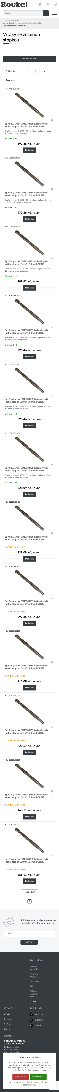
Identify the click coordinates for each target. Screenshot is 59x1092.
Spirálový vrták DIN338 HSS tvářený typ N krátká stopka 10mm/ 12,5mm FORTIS (26, 667)
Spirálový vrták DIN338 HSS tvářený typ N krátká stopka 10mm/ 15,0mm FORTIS (26, 602)
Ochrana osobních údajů (34, 994)
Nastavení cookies (17, 1082)
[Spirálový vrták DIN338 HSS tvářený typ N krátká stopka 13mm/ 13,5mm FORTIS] (29, 840)
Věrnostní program (34, 975)
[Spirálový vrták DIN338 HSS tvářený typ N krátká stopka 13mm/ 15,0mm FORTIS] (29, 105)
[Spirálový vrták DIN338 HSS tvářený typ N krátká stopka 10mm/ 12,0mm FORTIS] (29, 243)
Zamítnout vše (20, 1077)
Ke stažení (34, 981)
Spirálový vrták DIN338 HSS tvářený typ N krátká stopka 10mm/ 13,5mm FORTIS (26, 796)
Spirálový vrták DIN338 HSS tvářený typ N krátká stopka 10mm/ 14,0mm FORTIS (26, 331)
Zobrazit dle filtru (29, 59)
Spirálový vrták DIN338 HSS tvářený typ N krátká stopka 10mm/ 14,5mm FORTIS (26, 469)
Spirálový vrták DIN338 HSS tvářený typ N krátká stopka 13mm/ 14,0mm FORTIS (26, 400)
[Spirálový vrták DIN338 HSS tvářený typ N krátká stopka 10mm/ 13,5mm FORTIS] (29, 776)
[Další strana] (35, 901)
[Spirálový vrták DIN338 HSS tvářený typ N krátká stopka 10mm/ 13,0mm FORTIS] (29, 711)
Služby (7, 1024)
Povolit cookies (38, 1077)
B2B (31, 986)
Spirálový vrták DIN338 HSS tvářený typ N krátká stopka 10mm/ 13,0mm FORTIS (26, 731)
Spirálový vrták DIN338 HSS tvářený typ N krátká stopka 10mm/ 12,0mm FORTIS (26, 262)
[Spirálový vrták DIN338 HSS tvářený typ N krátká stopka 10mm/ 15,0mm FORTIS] (29, 582)
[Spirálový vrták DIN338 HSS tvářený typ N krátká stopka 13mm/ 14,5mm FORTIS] (29, 518)
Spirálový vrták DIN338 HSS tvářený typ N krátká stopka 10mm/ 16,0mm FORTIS (26, 194)
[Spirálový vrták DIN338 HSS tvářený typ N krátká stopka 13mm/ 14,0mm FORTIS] (29, 380)
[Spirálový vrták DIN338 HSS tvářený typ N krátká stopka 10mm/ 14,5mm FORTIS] (29, 449)
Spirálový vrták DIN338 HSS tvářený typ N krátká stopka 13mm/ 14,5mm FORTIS (26, 538)
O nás (7, 1014)
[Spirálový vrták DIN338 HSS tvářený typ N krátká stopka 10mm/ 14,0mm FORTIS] (29, 311)
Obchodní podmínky (34, 967)
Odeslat (29, 942)
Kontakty (8, 1029)
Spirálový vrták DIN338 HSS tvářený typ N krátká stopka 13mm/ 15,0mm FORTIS (26, 125)
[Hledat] (46, 13)
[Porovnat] (52, 120)
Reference (9, 1019)
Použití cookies (33, 1082)
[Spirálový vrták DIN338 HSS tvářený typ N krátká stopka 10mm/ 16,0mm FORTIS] (29, 174)
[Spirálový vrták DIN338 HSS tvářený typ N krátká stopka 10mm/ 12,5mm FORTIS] (29, 647)
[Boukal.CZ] (14, 5)
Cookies (33, 1001)
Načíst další (30, 892)
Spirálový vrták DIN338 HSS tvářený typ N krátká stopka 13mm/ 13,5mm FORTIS (26, 860)
